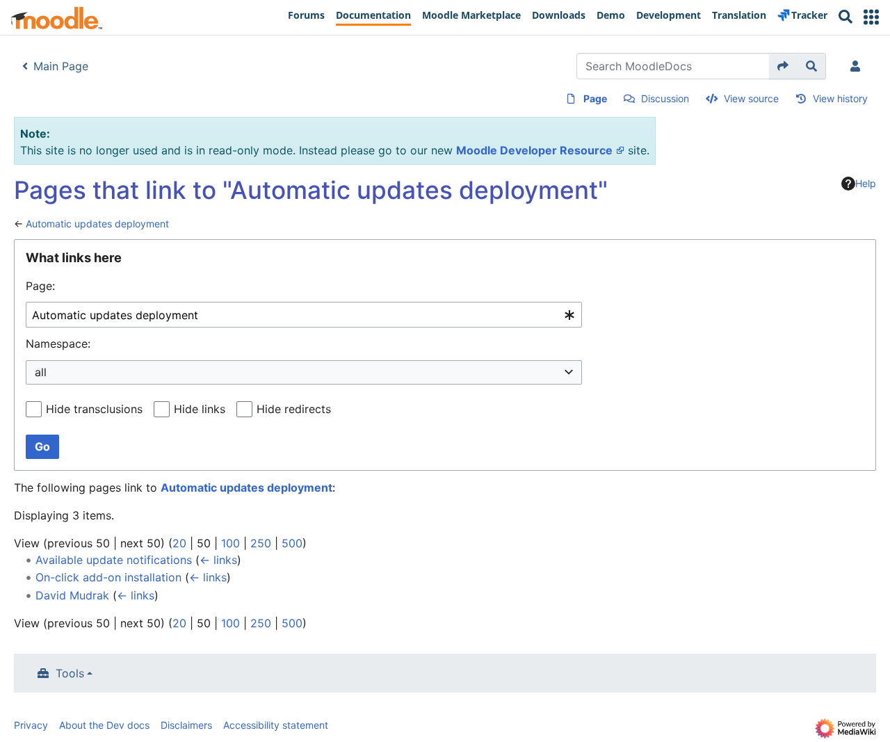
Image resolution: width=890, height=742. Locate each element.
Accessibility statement (275, 725)
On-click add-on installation (108, 577)
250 (260, 543)
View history (840, 98)
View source (751, 98)
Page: (40, 286)
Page (595, 98)
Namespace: (58, 343)
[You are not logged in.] (858, 66)
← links (218, 560)
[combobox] (304, 315)
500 (292, 543)
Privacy (31, 725)
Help (865, 183)
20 (179, 543)
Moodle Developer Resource (534, 150)
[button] (871, 17)
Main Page (60, 66)
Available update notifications (113, 560)
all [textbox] (41, 372)
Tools (70, 673)
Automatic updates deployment (97, 223)
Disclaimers (186, 725)
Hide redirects (294, 409)
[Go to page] (783, 66)
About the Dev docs (104, 725)
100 (230, 543)
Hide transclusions (94, 409)
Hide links (199, 409)
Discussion (665, 98)
